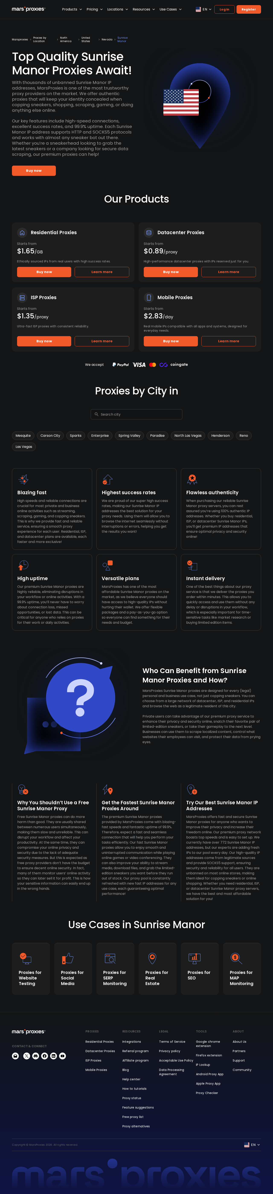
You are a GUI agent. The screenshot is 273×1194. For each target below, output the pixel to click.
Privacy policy (169, 1051)
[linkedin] (53, 1056)
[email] (15, 1056)
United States (85, 39)
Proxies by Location (39, 39)
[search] (96, 414)
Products (69, 9)
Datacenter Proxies (100, 1051)
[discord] (35, 1056)
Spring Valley (129, 435)
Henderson (220, 435)
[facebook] (44, 1056)
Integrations (131, 1042)
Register (249, 9)
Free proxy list (133, 1117)
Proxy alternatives (136, 1126)
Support (239, 1060)
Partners (239, 1051)
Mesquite (23, 435)
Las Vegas (24, 446)
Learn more (102, 271)
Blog (125, 1070)
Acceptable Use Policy (176, 1060)
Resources (141, 9)
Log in (224, 9)
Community (242, 1070)
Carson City (50, 435)
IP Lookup (203, 1065)
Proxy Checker (207, 1093)
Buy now (34, 170)
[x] (26, 1056)
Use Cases (168, 9)
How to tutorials (134, 1089)
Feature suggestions (138, 1107)
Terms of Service (172, 1042)
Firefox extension (209, 1055)
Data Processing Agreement (171, 1072)
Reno (244, 435)
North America (66, 39)
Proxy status (131, 1098)
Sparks (75, 435)
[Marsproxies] (28, 9)
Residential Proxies (100, 1042)
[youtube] (62, 1056)
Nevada (107, 39)
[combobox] (140, 414)
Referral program (135, 1051)
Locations (115, 9)
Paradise (157, 435)
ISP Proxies (93, 1060)
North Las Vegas (188, 435)
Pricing (92, 9)
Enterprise (100, 435)
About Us (239, 1042)
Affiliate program (135, 1060)
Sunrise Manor (123, 39)
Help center (131, 1079)
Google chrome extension (208, 1044)
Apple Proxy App (208, 1083)
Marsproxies (20, 39)
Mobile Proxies (96, 1070)
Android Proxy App (210, 1074)
